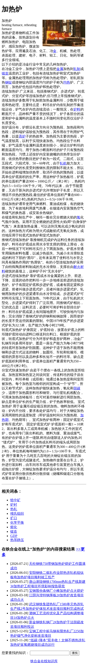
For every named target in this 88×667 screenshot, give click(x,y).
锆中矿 (15, 500)
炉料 (76, 109)
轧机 (63, 163)
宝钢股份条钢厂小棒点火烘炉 (56, 590)
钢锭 (8, 82)
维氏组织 (17, 513)
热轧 (13, 509)
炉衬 (13, 504)
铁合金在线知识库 (44, 661)
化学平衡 (17, 522)
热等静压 (17, 540)
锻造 (5, 73)
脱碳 (76, 388)
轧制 (76, 69)
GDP (13, 536)
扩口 (13, 518)
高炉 (22, 136)
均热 (66, 82)
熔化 (13, 527)
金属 (59, 69)
